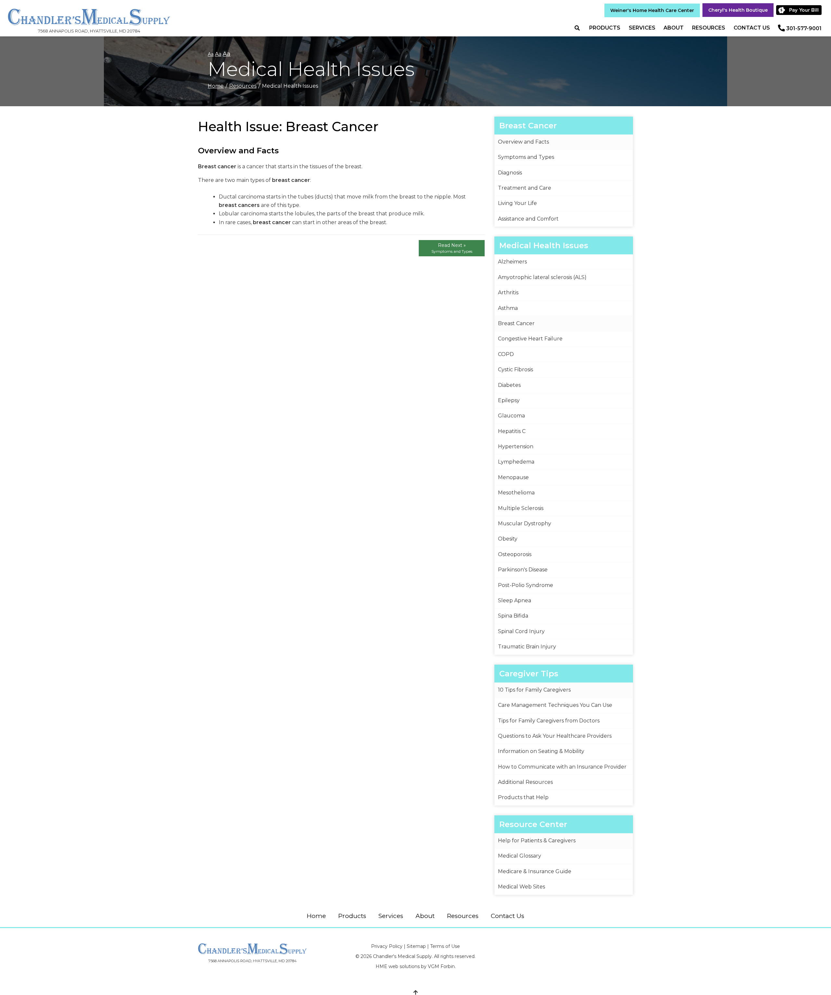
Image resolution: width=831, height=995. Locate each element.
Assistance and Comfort (528, 219)
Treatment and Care (524, 188)
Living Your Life (517, 203)
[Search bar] (580, 28)
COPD (506, 354)
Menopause (513, 477)
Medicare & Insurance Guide (534, 871)
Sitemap (416, 946)
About (674, 28)
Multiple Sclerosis (520, 508)
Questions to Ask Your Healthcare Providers (555, 736)
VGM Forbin (441, 966)
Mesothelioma (516, 493)
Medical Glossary (519, 856)
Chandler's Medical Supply (402, 956)
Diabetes (509, 385)
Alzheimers (512, 262)
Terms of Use (445, 946)
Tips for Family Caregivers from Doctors (549, 721)
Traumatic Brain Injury (527, 647)
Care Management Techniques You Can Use (555, 705)
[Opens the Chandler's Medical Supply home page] (252, 948)
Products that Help (523, 797)
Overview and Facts (523, 142)
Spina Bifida (513, 616)
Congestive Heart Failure (530, 339)
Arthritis (508, 292)
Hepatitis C (512, 431)
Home (216, 86)
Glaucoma (511, 416)
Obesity (507, 539)
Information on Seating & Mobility (541, 751)
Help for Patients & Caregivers (537, 840)
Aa (211, 54)
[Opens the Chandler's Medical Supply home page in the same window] (89, 14)
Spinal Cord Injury (521, 631)
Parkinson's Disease (523, 570)
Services (642, 28)
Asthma (508, 308)
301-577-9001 (804, 28)
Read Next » (451, 248)
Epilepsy (509, 400)
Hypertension (515, 446)
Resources (708, 28)
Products (604, 28)
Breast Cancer (516, 323)
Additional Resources (525, 782)
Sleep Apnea (514, 600)
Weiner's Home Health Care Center (652, 10)
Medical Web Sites (521, 887)
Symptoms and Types (526, 157)
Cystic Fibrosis (515, 369)
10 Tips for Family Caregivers (534, 690)
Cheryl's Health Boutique (738, 10)
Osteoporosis (514, 554)
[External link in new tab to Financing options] (801, 10)
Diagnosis (510, 173)
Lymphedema (516, 462)
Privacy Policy (387, 946)
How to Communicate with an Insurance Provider (562, 767)
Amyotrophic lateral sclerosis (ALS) (542, 277)
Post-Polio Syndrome (525, 585)
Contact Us (752, 28)
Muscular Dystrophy (524, 523)
